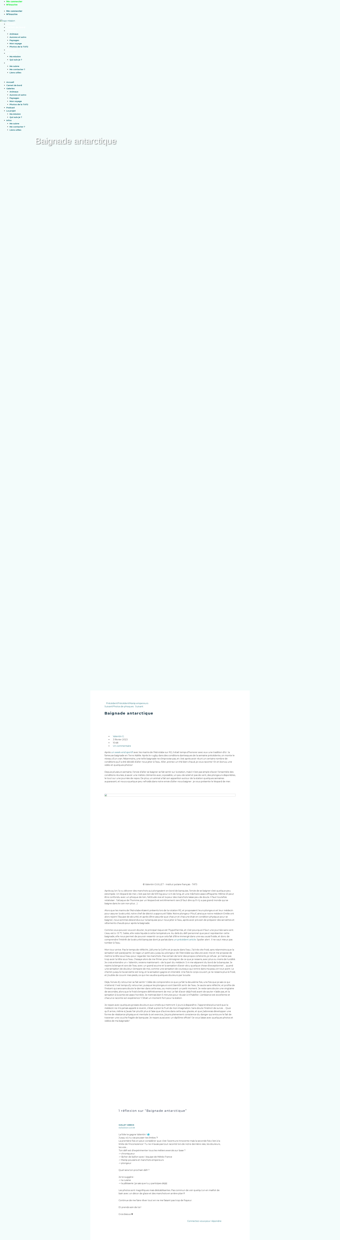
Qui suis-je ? (16, 60)
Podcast (11, 49)
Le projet (12, 53)
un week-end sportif (122, 752)
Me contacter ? (17, 69)
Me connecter (14, 1)
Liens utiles (15, 72)
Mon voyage (16, 43)
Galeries (11, 30)
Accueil (11, 24)
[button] (140, 79)
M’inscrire (12, 4)
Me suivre (14, 66)
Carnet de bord (15, 27)
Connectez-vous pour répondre (204, 1221)
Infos (9, 62)
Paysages (14, 40)
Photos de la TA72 (19, 47)
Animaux (14, 34)
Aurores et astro (18, 37)
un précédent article (185, 939)
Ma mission (15, 56)
